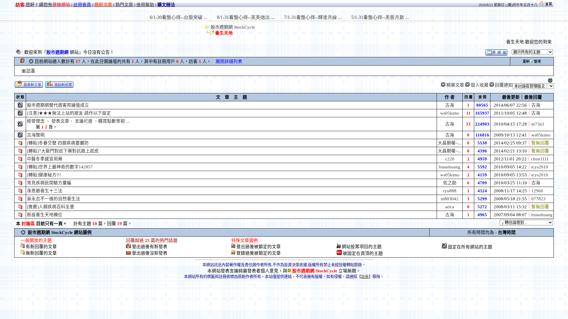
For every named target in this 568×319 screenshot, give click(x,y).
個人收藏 (479, 85)
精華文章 (455, 85)
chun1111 (540, 159)
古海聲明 (36, 135)
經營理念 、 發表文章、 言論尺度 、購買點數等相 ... (78, 121)
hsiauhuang (449, 167)
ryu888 (449, 190)
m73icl (537, 124)
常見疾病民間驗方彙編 (49, 182)
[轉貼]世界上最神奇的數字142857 (60, 167)
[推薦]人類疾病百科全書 (50, 206)
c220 (449, 159)
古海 (449, 105)
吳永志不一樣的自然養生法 (53, 198)
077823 (538, 198)
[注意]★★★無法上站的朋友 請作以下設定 (69, 113)
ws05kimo (449, 113)
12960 (537, 190)
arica (449, 206)
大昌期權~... (450, 143)
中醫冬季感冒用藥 (44, 159)
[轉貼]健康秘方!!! (44, 174)
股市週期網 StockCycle (232, 27)
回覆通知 (504, 85)
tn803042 (450, 198)
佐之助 (449, 182)
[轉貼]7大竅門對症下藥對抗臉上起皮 (63, 151)
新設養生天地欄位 (44, 214)
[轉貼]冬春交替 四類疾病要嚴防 (58, 143)
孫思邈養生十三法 (44, 190)
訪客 (30, 70)
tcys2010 (539, 167)
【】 (364, 276)
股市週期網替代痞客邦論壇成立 (58, 105)
